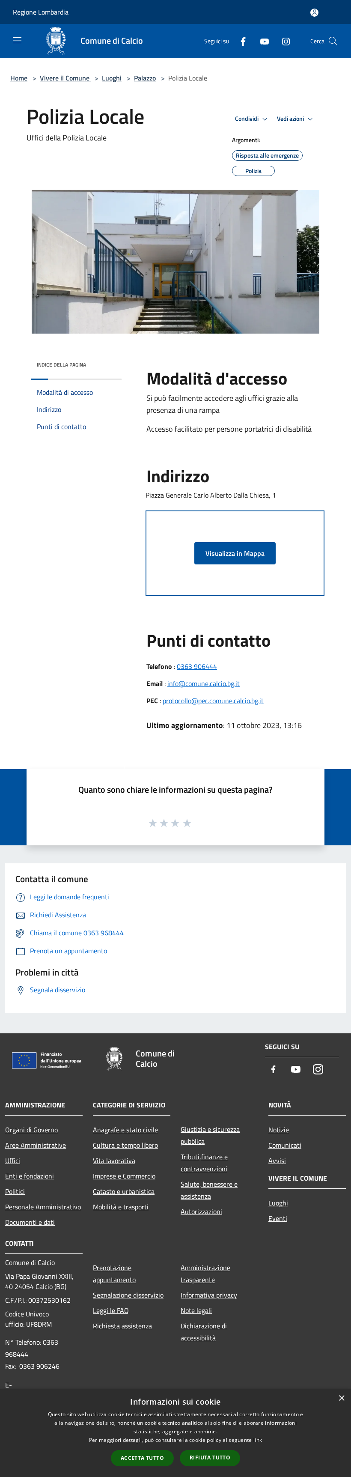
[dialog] (175, 1433)
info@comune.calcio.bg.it (203, 683)
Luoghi (112, 78)
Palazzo (145, 78)
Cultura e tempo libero (125, 1145)
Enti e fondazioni (29, 1176)
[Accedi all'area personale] (314, 12)
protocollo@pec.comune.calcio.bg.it (213, 700)
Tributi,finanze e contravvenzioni (204, 1163)
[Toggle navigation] (17, 40)
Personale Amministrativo (43, 1207)
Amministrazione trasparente (205, 1273)
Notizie (278, 1130)
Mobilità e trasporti (121, 1207)
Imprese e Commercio (124, 1176)
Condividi (247, 118)
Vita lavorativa (114, 1160)
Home (18, 78)
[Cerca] (333, 41)
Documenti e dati (30, 1222)
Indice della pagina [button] (61, 365)
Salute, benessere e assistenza (209, 1190)
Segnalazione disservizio (128, 1295)
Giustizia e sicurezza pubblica (210, 1135)
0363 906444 (197, 666)
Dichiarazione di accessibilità (204, 1332)
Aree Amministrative (35, 1145)
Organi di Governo (31, 1130)
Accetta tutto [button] (142, 1458)
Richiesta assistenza (122, 1326)
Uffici (12, 1160)
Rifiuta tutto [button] (210, 1457)
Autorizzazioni (201, 1211)
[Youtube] (261, 41)
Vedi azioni (291, 118)
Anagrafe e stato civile (125, 1130)
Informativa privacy (209, 1295)
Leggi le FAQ (111, 1310)
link (257, 1440)
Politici (15, 1191)
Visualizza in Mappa (235, 553)
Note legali (196, 1310)
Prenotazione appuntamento (114, 1273)
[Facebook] (239, 41)
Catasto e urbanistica (124, 1191)
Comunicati (284, 1145)
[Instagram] (282, 41)
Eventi (277, 1218)
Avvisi (277, 1160)
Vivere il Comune (65, 78)
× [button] (341, 1398)
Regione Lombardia (40, 12)
